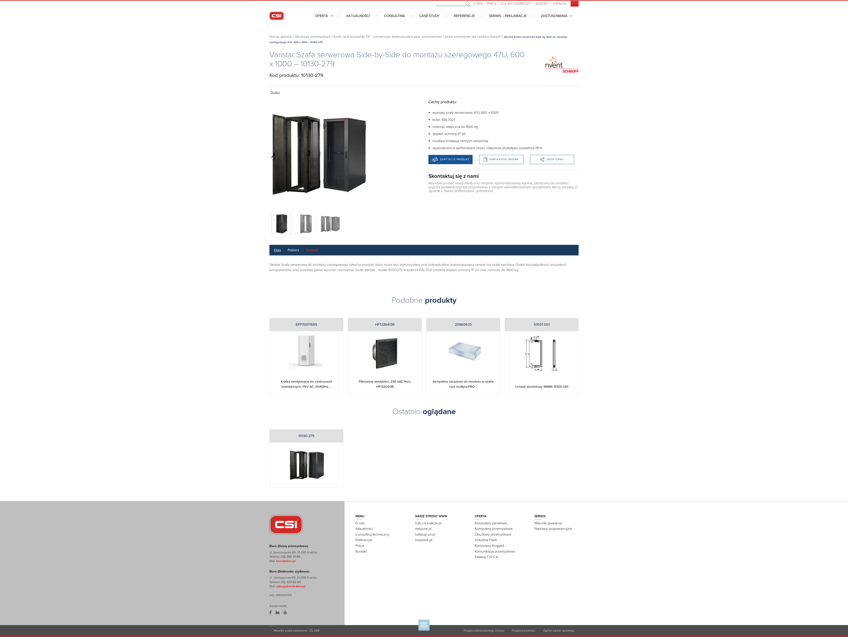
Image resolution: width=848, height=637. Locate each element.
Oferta (321, 16)
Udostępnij (555, 159)
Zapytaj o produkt (454, 159)
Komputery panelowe (491, 523)
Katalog (559, 4)
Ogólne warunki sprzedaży (558, 630)
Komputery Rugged (489, 546)
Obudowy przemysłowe (312, 37)
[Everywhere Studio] (424, 630)
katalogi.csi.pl (425, 534)
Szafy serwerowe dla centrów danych (473, 37)
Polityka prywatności (524, 630)
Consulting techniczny (372, 534)
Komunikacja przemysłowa (495, 551)
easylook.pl (423, 540)
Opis (277, 250)
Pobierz (293, 250)
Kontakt (542, 4)
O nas (478, 4)
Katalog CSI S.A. (487, 557)
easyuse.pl (423, 529)
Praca (491, 4)
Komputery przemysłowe (494, 529)
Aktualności (358, 16)
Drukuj (275, 92)
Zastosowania (554, 16)
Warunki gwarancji (548, 523)
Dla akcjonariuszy (516, 4)
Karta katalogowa (504, 159)
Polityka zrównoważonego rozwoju (484, 630)
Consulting (394, 16)
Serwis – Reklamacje (508, 16)
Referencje (464, 16)
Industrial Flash (486, 540)
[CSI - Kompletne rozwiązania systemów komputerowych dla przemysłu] (286, 524)
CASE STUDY (429, 16)
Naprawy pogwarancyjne (553, 529)
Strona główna (280, 37)
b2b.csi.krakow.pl (428, 523)
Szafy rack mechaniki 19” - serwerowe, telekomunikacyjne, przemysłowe (387, 37)
